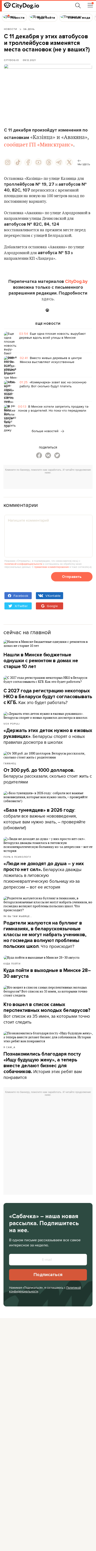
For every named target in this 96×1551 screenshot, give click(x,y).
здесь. (48, 299)
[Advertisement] (49, 482)
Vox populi (11, 723)
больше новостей (45, 431)
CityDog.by (76, 281)
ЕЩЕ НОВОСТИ (48, 324)
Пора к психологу (17, 856)
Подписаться (48, 1274)
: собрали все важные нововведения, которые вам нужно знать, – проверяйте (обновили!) (44, 819)
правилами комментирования (51, 567)
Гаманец (9, 763)
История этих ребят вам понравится (42, 1066)
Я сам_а (9, 1047)
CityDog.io (11, 60)
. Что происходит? (44, 935)
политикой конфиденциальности (23, 564)
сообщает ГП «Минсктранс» (38, 145)
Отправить (72, 576)
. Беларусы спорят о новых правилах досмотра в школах (47, 736)
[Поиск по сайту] (78, 5)
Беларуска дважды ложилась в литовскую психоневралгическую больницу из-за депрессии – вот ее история (43, 875)
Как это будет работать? (47, 697)
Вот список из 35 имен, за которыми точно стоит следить (46, 1013)
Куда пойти (12, 963)
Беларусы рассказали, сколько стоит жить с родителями (47, 776)
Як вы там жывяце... (17, 916)
